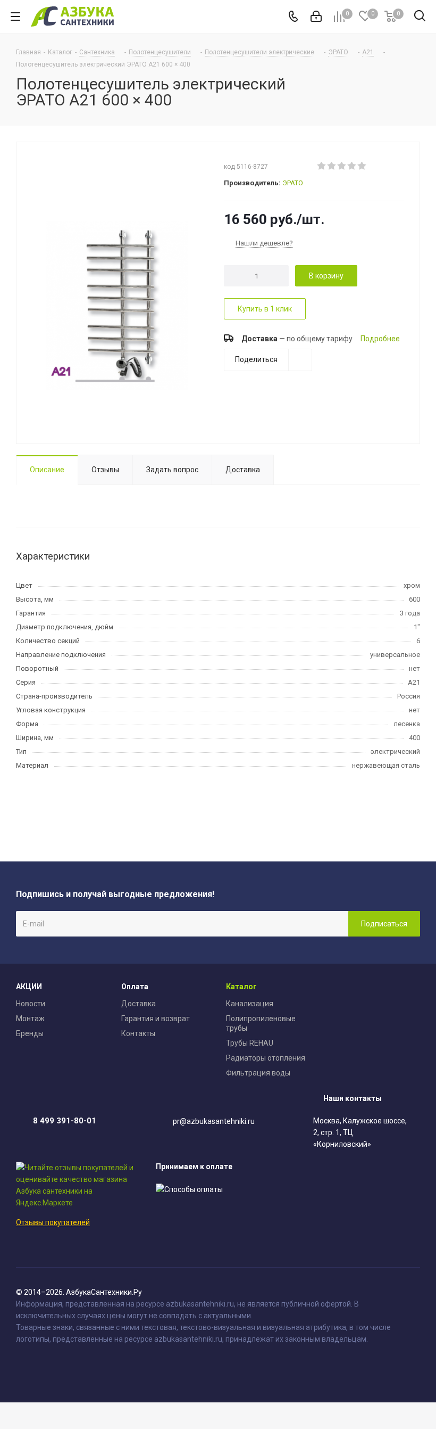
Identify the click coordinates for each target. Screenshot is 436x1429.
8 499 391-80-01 (64, 1121)
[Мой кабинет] (316, 16)
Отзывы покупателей (53, 1222)
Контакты (138, 1033)
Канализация (249, 1003)
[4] (352, 166)
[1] (322, 166)
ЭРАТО (292, 183)
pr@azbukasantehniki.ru (214, 1121)
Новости (30, 1003)
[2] (332, 166)
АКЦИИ (29, 986)
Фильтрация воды (258, 1073)
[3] (342, 166)
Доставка (138, 1003)
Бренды (30, 1033)
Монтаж (30, 1018)
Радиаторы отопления (265, 1058)
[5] (362, 166)
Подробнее (380, 338)
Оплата (134, 986)
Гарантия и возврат (155, 1018)
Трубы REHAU (249, 1043)
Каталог (241, 986)
